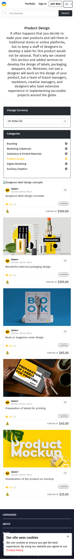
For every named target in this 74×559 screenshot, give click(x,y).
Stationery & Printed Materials (24, 153)
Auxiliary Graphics (17, 169)
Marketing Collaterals (19, 148)
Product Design (15, 158)
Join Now (56, 3)
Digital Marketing (16, 163)
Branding (12, 143)
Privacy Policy (14, 550)
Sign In (43, 3)
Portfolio (30, 3)
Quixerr (14, 189)
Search (65, 13)
